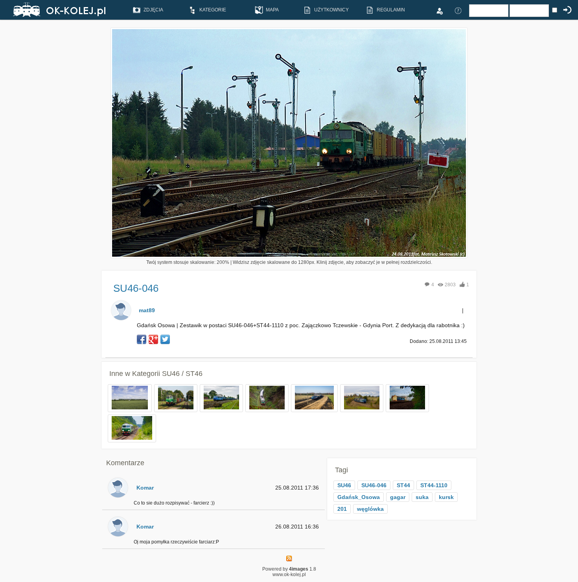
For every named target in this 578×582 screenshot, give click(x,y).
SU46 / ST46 (182, 374)
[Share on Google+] (153, 339)
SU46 (344, 485)
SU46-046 (374, 485)
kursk (446, 497)
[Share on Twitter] (165, 339)
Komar (145, 487)
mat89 (147, 310)
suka (422, 497)
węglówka (370, 509)
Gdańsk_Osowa (358, 497)
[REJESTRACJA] (439, 10)
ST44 (403, 485)
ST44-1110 (433, 485)
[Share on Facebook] (141, 339)
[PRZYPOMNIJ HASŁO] (458, 10)
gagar (397, 497)
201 (342, 509)
